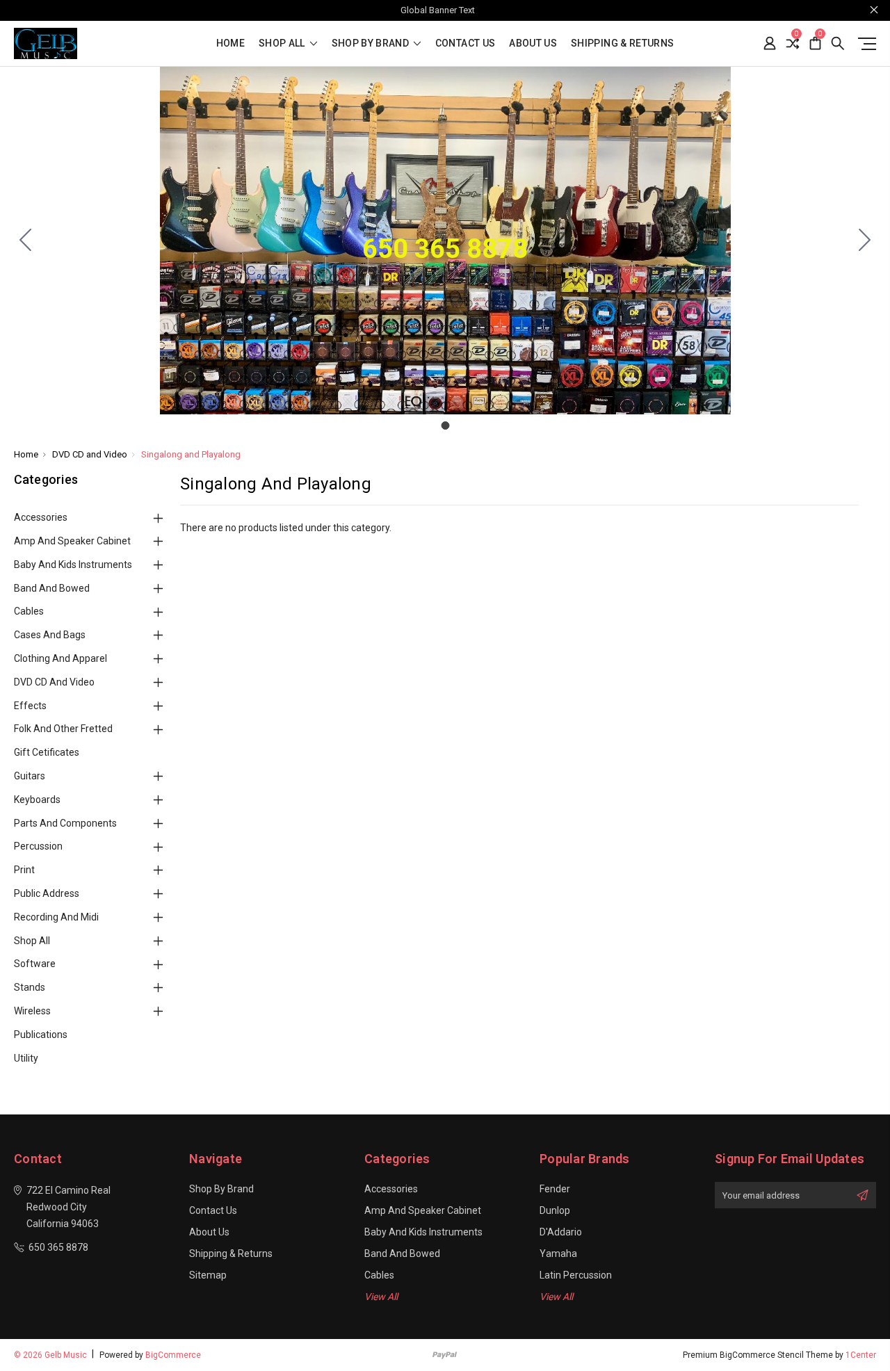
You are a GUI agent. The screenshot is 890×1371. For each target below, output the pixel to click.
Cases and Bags (50, 634)
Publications (40, 1034)
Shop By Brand (372, 43)
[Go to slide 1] (26, 240)
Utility (26, 1058)
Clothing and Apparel (60, 658)
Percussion (38, 846)
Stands (29, 987)
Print (24, 869)
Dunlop (555, 1210)
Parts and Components (65, 823)
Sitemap (208, 1275)
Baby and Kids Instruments (73, 564)
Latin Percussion (576, 1275)
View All (381, 1296)
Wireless (32, 1010)
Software (35, 963)
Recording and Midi (56, 917)
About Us (533, 43)
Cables (29, 611)
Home (230, 43)
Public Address (46, 893)
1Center (861, 1355)
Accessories (40, 517)
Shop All (32, 940)
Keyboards (37, 799)
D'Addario (561, 1232)
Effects (30, 705)
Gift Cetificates (46, 752)
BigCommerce (173, 1355)
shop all (283, 43)
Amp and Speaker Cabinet (72, 540)
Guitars (29, 775)
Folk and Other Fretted (63, 728)
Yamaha (558, 1253)
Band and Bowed (52, 588)
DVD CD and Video (54, 682)
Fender (555, 1188)
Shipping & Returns (622, 43)
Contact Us (465, 43)
